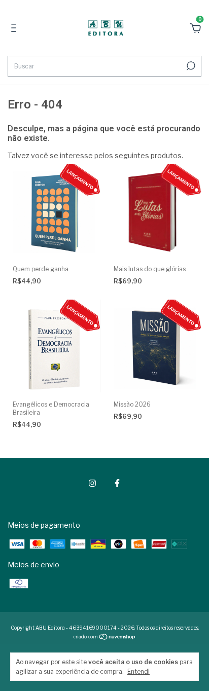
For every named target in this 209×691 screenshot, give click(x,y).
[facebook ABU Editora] (117, 483)
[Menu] (15, 29)
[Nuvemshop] (104, 637)
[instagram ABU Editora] (92, 483)
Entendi (138, 671)
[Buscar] (190, 66)
